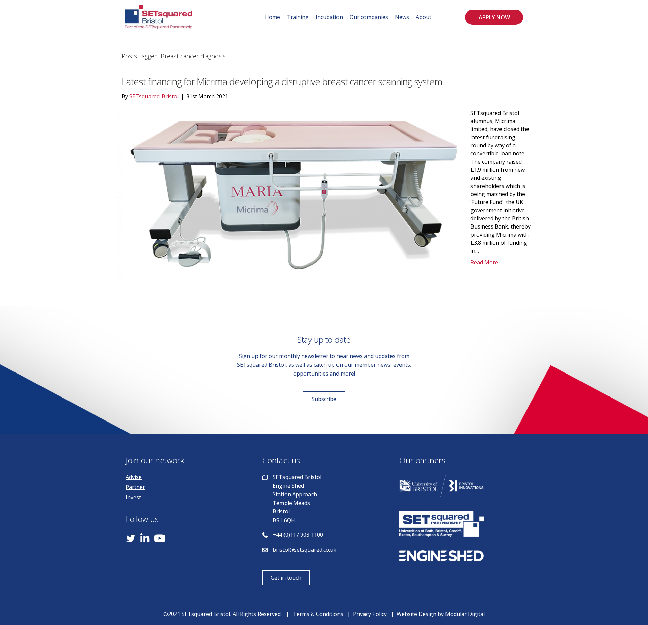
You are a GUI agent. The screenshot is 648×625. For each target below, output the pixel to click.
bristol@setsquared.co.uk (304, 549)
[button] (494, 17)
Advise (134, 477)
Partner (135, 487)
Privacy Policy (370, 614)
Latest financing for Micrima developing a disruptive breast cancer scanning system (282, 81)
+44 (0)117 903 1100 (298, 534)
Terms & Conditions (318, 614)
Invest (133, 497)
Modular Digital (465, 614)
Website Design (416, 614)
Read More (484, 262)
